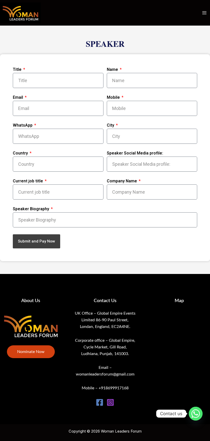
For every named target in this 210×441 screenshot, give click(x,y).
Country (21, 153)
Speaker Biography (31, 208)
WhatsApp (23, 125)
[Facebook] (99, 402)
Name (113, 69)
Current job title (28, 181)
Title (18, 69)
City (111, 125)
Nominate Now (31, 352)
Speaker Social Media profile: (135, 153)
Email (18, 97)
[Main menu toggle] (204, 13)
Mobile (114, 97)
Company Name (122, 181)
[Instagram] (110, 402)
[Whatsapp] (196, 414)
